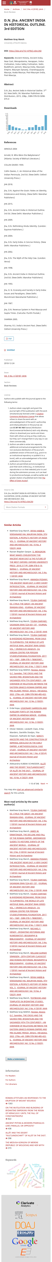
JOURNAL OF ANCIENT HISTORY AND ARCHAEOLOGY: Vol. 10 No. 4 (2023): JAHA (28, 544)
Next (43, 783)
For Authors (10, 1080)
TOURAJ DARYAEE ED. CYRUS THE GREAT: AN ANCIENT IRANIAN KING (28, 604)
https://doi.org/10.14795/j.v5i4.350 (25, 51)
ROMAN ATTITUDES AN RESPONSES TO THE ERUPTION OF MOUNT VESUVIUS (26, 1099)
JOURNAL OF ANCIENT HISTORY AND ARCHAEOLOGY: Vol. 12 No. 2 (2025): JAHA (28, 701)
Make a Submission (16, 1059)
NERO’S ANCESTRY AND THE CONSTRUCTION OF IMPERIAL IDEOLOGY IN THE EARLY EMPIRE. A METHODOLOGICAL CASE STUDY (28, 743)
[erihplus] (26, 1233)
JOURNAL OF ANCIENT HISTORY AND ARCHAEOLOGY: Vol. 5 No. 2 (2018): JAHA (28, 628)
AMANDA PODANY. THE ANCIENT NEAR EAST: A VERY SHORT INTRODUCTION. (29, 583)
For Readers (10, 1075)
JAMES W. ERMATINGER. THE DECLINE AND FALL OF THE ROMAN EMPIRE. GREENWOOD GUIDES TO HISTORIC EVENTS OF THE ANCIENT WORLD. (28, 838)
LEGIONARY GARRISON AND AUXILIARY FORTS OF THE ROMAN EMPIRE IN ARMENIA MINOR (28, 711)
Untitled (11, 350)
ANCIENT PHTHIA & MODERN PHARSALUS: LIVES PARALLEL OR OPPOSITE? (25, 1124)
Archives (16, 9)
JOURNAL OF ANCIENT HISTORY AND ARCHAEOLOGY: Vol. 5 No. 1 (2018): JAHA (28, 572)
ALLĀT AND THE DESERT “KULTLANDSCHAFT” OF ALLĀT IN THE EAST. (28, 767)
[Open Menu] (4, 3)
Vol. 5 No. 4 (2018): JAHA (33, 9)
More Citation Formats (15, 507)
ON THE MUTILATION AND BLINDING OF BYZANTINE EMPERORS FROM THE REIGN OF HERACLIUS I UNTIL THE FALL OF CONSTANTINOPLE (25, 1111)
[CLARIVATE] (25, 1204)
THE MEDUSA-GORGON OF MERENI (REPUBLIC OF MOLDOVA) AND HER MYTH (25, 1144)
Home (6, 9)
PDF (10, 338)
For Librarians (11, 1084)
